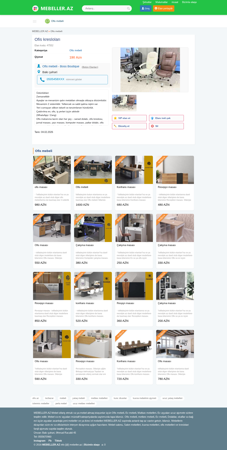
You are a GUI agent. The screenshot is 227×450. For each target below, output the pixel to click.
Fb (50, 440)
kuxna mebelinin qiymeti (144, 398)
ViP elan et (124, 118)
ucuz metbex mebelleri (84, 403)
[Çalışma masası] (93, 218)
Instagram (39, 440)
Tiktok (58, 440)
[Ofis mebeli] (93, 160)
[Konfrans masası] (134, 160)
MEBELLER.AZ (40, 31)
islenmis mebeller (40, 403)
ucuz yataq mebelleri (172, 398)
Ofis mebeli (56, 31)
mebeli (63, 398)
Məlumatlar (162, 2)
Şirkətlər (147, 2)
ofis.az (35, 398)
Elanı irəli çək (162, 118)
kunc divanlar (120, 398)
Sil (156, 126)
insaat (175, 2)
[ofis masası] (52, 160)
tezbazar (49, 398)
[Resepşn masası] (175, 160)
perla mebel (61, 403)
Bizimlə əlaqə (189, 2)
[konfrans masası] (93, 276)
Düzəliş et (123, 126)
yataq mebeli (78, 398)
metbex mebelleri (99, 398)
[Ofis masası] (52, 218)
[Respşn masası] (134, 276)
